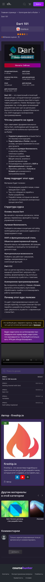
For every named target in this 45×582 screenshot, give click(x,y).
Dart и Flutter (26, 73)
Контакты (5, 574)
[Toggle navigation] (3, 4)
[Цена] (30, 4)
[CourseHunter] (9, 4)
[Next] (42, 495)
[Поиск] (24, 4)
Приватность (18, 578)
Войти (38, 4)
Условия (29, 578)
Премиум (37, 325)
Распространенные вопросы (22, 574)
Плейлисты (39, 574)
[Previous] (38, 495)
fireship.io (10, 463)
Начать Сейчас (22, 65)
